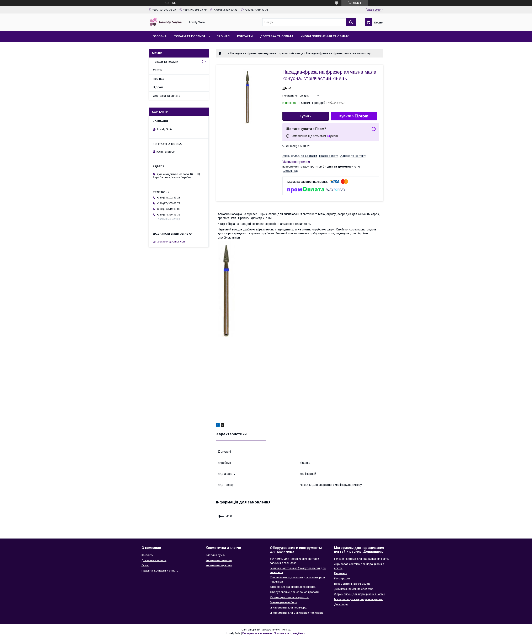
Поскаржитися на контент (257, 633)
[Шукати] (351, 22)
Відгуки (158, 87)
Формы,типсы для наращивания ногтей (359, 594)
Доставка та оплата (276, 36)
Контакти (245, 36)
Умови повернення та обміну (325, 36)
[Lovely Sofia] (166, 25)
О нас (145, 565)
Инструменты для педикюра (288, 607)
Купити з (346, 116)
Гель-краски (342, 578)
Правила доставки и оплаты (160, 570)
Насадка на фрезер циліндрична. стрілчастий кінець (266, 53)
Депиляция (341, 604)
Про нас (223, 36)
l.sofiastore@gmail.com (171, 241)
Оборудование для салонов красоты (294, 592)
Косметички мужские (219, 565)
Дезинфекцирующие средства (353, 588)
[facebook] (218, 425)
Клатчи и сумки (215, 555)
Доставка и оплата (154, 560)
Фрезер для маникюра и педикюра (292, 586)
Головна (159, 36)
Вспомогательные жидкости (352, 583)
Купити (306, 116)
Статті (157, 70)
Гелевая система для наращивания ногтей (361, 558)
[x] (222, 425)
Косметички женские (219, 560)
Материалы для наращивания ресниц (358, 599)
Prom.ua (286, 629)
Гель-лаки (340, 573)
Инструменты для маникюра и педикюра (296, 612)
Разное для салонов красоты (289, 597)
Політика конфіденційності (289, 633)
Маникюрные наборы (283, 602)
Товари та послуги (189, 36)
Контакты (147, 555)
